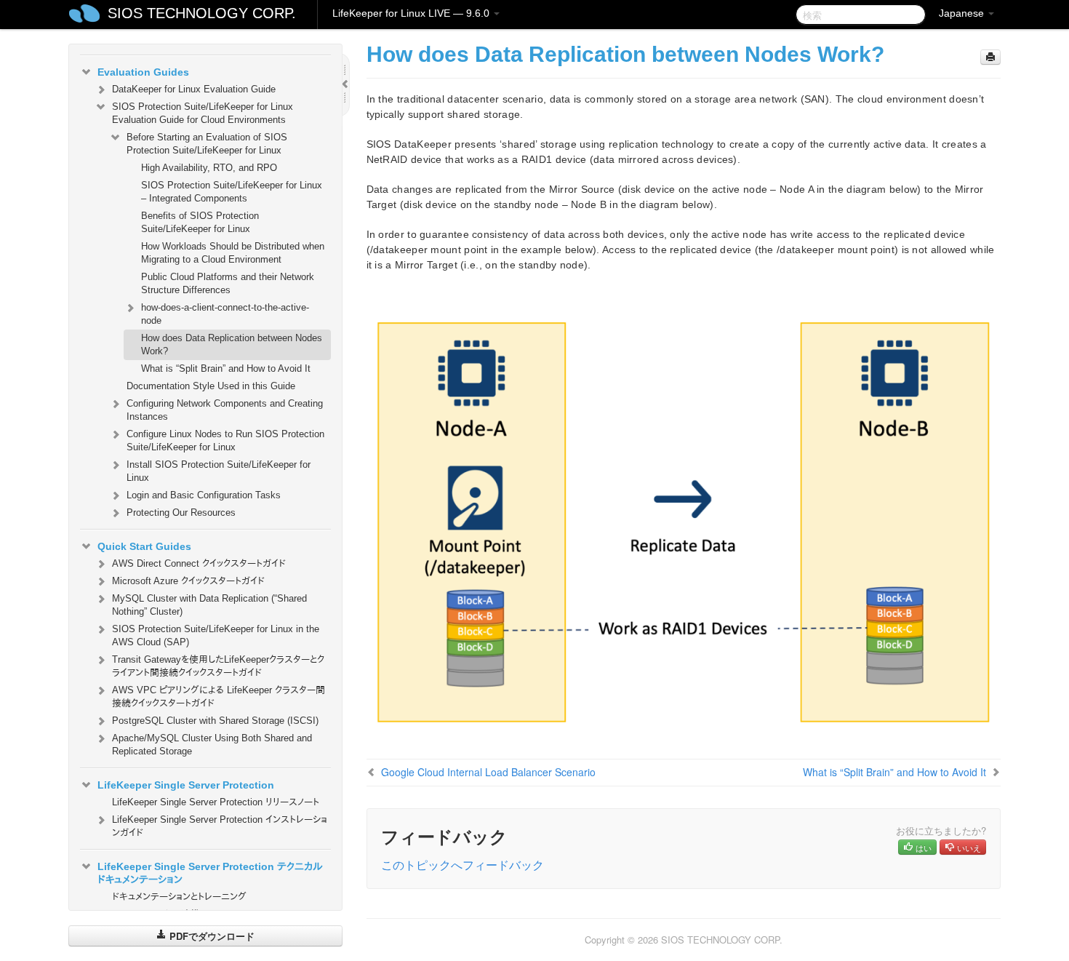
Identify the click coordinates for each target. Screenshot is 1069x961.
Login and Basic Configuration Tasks (204, 495)
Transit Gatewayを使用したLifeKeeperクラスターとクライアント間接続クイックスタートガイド (218, 666)
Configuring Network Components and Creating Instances (225, 410)
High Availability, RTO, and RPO (209, 167)
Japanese (963, 13)
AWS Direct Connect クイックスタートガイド (199, 563)
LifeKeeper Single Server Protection (185, 785)
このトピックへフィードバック (462, 864)
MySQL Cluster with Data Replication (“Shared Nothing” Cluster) (209, 605)
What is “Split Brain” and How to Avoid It (226, 368)
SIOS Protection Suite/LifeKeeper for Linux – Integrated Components (231, 192)
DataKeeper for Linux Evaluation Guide (194, 89)
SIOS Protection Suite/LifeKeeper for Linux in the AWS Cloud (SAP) (215, 635)
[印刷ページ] (990, 57)
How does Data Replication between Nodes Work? (231, 344)
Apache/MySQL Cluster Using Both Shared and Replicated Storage (212, 745)
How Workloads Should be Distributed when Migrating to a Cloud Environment (232, 253)
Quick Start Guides (144, 546)
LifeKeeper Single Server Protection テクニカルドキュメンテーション (210, 873)
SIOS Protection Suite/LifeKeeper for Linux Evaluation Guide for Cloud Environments (202, 113)
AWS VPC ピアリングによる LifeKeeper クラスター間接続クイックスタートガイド (218, 697)
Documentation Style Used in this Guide (211, 385)
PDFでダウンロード (211, 936)
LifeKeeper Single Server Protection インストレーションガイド (219, 826)
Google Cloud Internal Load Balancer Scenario (488, 771)
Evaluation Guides (143, 72)
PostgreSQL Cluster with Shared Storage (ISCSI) (215, 720)
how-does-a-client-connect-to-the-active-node (225, 314)
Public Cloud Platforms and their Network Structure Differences (227, 283)
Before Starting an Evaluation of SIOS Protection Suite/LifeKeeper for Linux (207, 144)
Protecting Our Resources (181, 512)
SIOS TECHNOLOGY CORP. (202, 13)
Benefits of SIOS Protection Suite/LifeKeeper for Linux (200, 222)
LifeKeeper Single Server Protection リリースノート (215, 802)
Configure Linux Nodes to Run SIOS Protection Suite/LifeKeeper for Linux (225, 440)
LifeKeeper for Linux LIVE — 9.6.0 (412, 13)
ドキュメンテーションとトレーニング (179, 896)
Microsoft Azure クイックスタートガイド (188, 580)
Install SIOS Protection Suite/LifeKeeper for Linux (219, 471)
